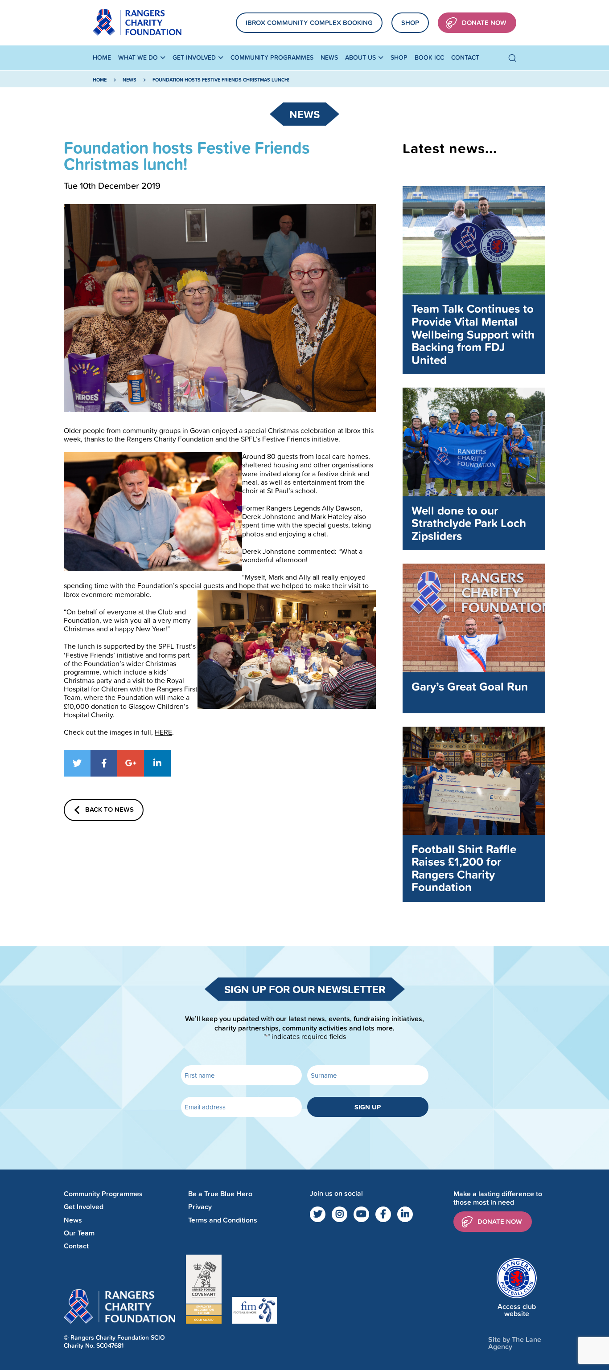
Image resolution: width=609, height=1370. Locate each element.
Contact (465, 57)
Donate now (499, 1221)
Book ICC (429, 57)
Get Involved (194, 57)
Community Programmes (271, 57)
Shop (410, 22)
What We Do (138, 57)
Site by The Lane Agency (514, 1342)
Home (102, 57)
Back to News (109, 809)
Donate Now (484, 22)
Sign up (367, 1107)
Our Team (79, 1233)
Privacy (200, 1206)
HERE (163, 732)
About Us (360, 57)
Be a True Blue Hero (220, 1194)
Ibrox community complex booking (309, 22)
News (329, 57)
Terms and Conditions (222, 1220)
